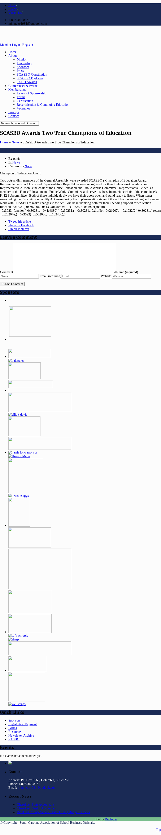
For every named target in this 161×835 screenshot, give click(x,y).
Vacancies (15, 12)
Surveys (13, 112)
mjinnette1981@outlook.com (37, 787)
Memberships (17, 89)
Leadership (24, 63)
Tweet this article (19, 221)
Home (12, 52)
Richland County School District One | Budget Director (53, 812)
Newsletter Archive (21, 735)
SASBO (13, 739)
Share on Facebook (21, 225)
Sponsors (23, 67)
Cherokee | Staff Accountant (35, 804)
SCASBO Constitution (32, 74)
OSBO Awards (27, 82)
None (28, 166)
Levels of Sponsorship (31, 93)
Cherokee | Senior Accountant (36, 808)
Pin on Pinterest (18, 229)
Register (27, 44)
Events (12, 9)
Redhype (111, 819)
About (12, 55)
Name (127, 272)
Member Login (10, 44)
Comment (6, 272)
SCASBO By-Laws (30, 78)
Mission (22, 59)
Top (158, 829)
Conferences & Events (23, 86)
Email (50, 276)
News (12, 5)
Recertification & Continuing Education (43, 104)
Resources (15, 731)
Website (106, 276)
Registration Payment (22, 724)
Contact (13, 116)
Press (20, 70)
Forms (21, 97)
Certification (25, 101)
